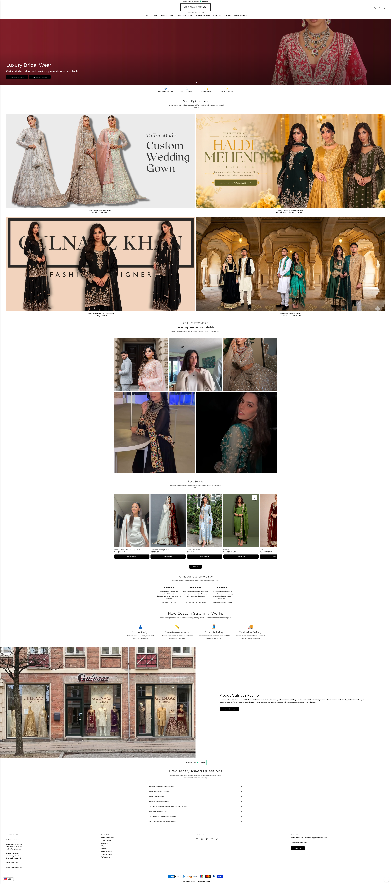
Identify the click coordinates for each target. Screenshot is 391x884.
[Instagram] (202, 838)
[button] (116, 526)
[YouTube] (211, 838)
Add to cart (168, 556)
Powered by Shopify (204, 881)
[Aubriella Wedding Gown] (168, 520)
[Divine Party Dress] (204, 520)
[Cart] (384, 8)
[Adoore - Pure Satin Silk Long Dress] (131, 520)
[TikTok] (216, 838)
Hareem (226, 550)
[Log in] (379, 8)
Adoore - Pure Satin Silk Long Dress (127, 550)
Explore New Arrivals (40, 77)
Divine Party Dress (193, 550)
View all (195, 566)
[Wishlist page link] (147, 16)
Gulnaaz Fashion (225, 700)
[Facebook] (197, 838)
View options (131, 556)
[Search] (375, 8)
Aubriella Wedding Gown (159, 550)
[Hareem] (241, 520)
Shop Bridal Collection (17, 77)
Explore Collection (230, 709)
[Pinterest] (207, 838)
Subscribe (298, 848)
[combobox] (8, 879)
